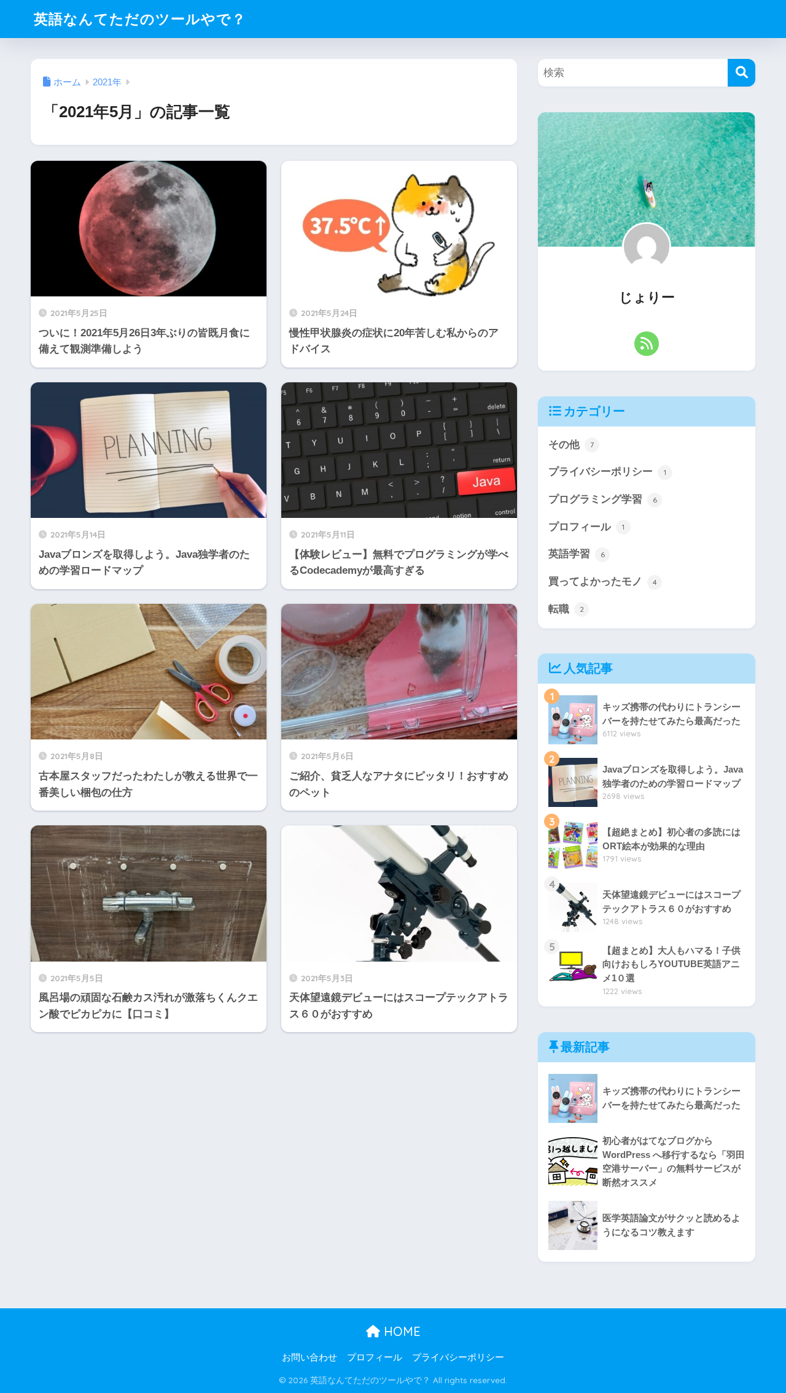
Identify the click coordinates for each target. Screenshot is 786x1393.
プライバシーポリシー (607, 471)
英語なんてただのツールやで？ (140, 19)
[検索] (741, 73)
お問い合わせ (309, 1357)
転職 (566, 609)
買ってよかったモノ (602, 581)
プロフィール (586, 527)
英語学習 (576, 554)
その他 (571, 444)
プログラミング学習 (602, 499)
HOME (400, 1331)
